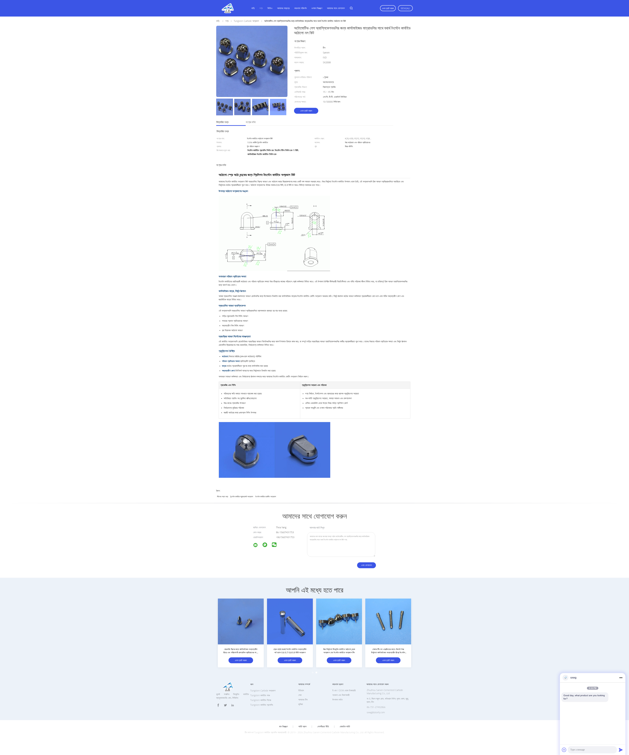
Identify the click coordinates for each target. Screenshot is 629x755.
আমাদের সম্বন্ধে (283, 8)
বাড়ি (253, 8)
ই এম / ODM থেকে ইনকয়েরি (344, 690)
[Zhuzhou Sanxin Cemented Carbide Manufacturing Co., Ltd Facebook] (218, 705)
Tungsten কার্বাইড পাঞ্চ (260, 695)
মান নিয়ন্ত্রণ (283, 726)
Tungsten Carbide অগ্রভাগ (263, 690)
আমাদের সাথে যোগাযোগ (336, 8)
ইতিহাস (301, 690)
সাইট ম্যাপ (302, 726)
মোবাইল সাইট (345, 726)
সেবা (300, 695)
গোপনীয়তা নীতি (323, 726)
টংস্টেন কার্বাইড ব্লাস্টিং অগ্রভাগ (265, 496)
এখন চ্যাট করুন (388, 8)
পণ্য (261, 8)
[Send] (620, 749)
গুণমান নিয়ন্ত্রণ (317, 8)
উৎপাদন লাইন (337, 699)
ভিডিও (269, 8)
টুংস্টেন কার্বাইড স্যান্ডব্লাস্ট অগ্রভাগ (241, 496)
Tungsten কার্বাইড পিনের (260, 700)
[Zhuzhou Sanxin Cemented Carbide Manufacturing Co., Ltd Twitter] (225, 705)
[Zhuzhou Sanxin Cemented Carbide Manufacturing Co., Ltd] (257, 545)
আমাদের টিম (302, 699)
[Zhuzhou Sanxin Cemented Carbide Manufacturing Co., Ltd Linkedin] (233, 705)
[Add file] (564, 749)
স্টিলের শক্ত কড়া (222, 496)
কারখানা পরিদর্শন (300, 8)
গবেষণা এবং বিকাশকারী (341, 695)
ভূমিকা (300, 704)
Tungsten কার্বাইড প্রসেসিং (261, 704)
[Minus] (621, 678)
